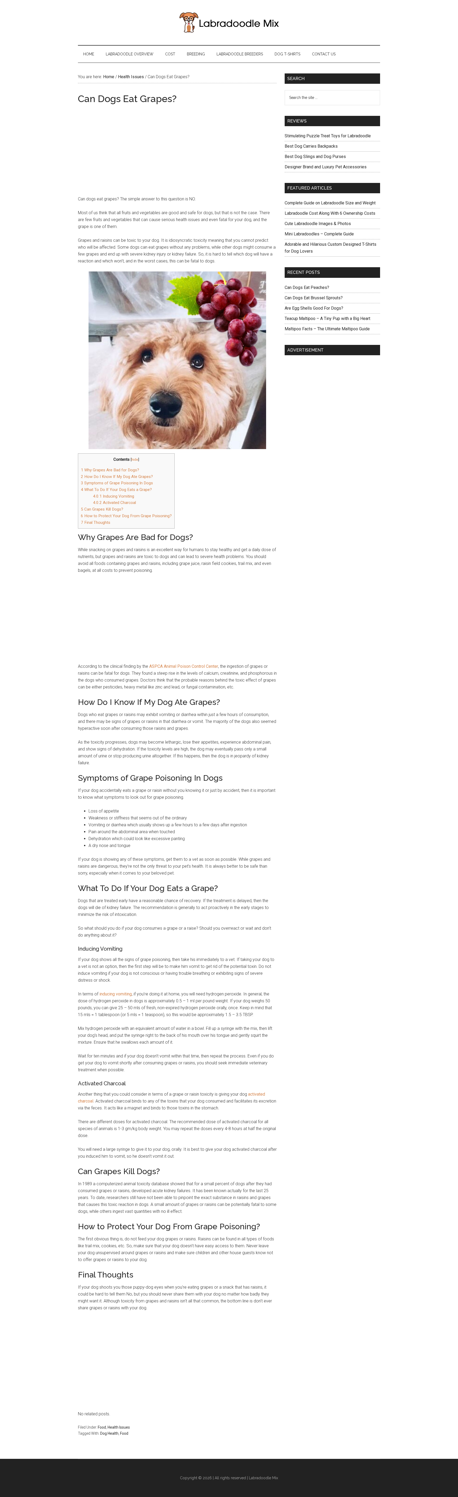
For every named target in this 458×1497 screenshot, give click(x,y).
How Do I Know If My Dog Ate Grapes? (117, 476)
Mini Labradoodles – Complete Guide (319, 233)
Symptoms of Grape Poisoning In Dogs (117, 483)
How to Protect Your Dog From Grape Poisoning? (126, 515)
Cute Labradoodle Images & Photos (318, 223)
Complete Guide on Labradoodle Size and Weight (330, 202)
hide (134, 459)
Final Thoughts (95, 522)
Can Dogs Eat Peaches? (307, 287)
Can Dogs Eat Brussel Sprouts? (314, 297)
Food (102, 1427)
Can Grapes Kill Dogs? (102, 509)
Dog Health (109, 1433)
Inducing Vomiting (113, 496)
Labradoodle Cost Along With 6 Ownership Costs (330, 213)
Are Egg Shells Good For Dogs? (314, 308)
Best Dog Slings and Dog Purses (315, 156)
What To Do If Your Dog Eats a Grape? (116, 489)
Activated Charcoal (114, 502)
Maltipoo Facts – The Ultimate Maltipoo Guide (327, 328)
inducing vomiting (115, 993)
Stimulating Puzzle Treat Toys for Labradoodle (328, 135)
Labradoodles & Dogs (229, 22)
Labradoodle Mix (263, 1478)
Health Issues (119, 1427)
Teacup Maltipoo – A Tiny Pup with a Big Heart (327, 318)
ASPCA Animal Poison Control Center (183, 666)
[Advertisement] (177, 145)
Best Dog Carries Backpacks (311, 146)
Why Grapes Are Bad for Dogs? (110, 470)
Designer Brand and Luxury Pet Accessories (326, 166)
